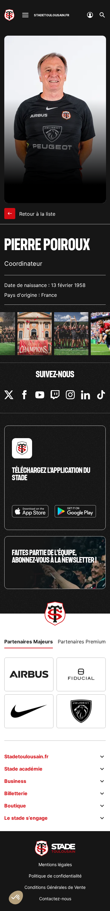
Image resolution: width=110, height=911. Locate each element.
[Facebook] (24, 394)
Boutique (15, 806)
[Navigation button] (25, 15)
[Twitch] (55, 394)
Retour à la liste (36, 214)
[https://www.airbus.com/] (28, 674)
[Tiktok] (101, 394)
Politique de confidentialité (55, 875)
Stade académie (23, 769)
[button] (16, 897)
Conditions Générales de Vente (55, 887)
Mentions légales (55, 864)
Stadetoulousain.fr (26, 756)
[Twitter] (8, 394)
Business (15, 781)
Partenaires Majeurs (28, 641)
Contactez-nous (55, 898)
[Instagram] (70, 394)
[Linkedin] (85, 394)
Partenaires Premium (82, 641)
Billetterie (16, 793)
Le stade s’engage (26, 818)
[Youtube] (39, 394)
